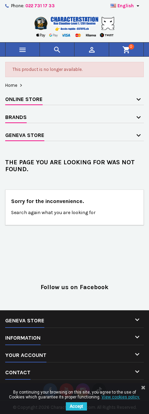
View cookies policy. (121, 397)
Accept (76, 406)
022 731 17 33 (40, 5)
